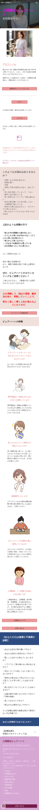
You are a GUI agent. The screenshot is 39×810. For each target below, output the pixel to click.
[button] (2, 2)
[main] (19, 14)
